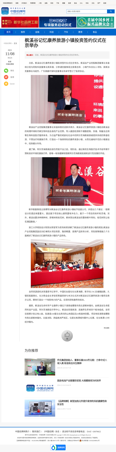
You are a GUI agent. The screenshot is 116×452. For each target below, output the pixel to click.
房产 (99, 3)
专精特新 (33, 3)
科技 (52, 3)
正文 (15, 43)
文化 (93, 3)
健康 (63, 3)
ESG (81, 3)
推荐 (23, 32)
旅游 (69, 3)
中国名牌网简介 (22, 431)
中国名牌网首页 (7, 3)
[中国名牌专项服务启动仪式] (57, 22)
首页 (8, 32)
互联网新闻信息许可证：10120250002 (28, 440)
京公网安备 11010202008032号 (91, 440)
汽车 (57, 3)
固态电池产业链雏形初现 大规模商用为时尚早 (79, 380)
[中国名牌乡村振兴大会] (95, 22)
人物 (40, 3)
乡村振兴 (24, 3)
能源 (104, 3)
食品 (75, 3)
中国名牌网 (8, 43)
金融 (46, 3)
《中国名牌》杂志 (51, 431)
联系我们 (36, 431)
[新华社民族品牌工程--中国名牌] (20, 22)
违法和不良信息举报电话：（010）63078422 (81, 431)
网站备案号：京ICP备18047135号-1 (49, 440)
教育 (80, 32)
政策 (17, 3)
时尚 (87, 3)
